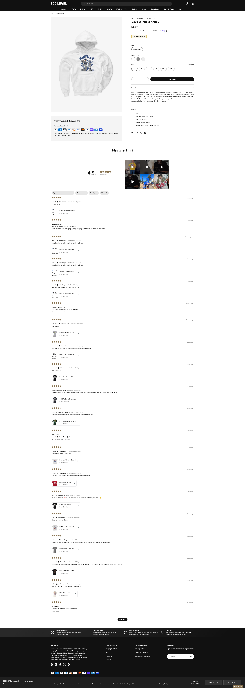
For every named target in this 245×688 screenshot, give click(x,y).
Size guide (191, 64)
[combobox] (126, 4)
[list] (86, 64)
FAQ (106, 652)
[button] (193, 4)
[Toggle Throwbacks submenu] (161, 9)
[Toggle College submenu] (139, 9)
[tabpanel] (122, 407)
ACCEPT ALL (213, 682)
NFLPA (73, 9)
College (134, 9)
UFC (126, 9)
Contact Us (109, 656)
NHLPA (109, 9)
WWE (118, 9)
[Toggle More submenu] (184, 9)
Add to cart (172, 79)
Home (52, 13)
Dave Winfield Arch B (60, 13)
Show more (122, 619)
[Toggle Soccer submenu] (148, 9)
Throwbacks (155, 9)
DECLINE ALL (232, 682)
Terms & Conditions (141, 652)
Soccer (144, 9)
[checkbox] (104, 193)
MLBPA (82, 9)
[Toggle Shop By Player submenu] (176, 9)
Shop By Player (169, 9)
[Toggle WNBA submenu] (104, 9)
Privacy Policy (163, 684)
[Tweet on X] (137, 133)
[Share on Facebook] (141, 133)
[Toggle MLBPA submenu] (87, 9)
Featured (63, 9)
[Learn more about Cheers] (139, 36)
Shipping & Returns (111, 649)
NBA (91, 9)
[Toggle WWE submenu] (121, 9)
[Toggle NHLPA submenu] (113, 9)
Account (108, 660)
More (180, 9)
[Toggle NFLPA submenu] (77, 9)
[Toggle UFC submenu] (129, 9)
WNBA (100, 9)
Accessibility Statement (142, 656)
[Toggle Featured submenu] (68, 9)
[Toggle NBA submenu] (95, 9)
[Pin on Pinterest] (145, 133)
